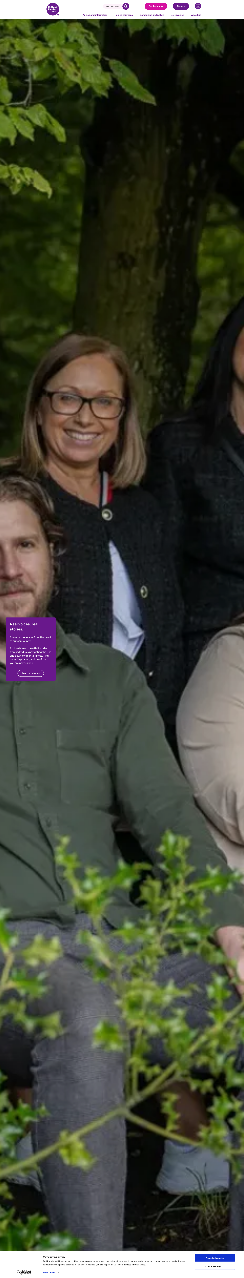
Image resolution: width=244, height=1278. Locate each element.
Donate (181, 6)
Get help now (156, 6)
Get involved (177, 15)
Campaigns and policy (152, 15)
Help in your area (124, 15)
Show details (49, 1272)
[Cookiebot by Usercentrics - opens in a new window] (24, 1272)
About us (196, 15)
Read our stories (31, 673)
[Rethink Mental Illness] (53, 9)
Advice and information (94, 15)
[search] (125, 6)
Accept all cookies (215, 1258)
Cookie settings (213, 1266)
